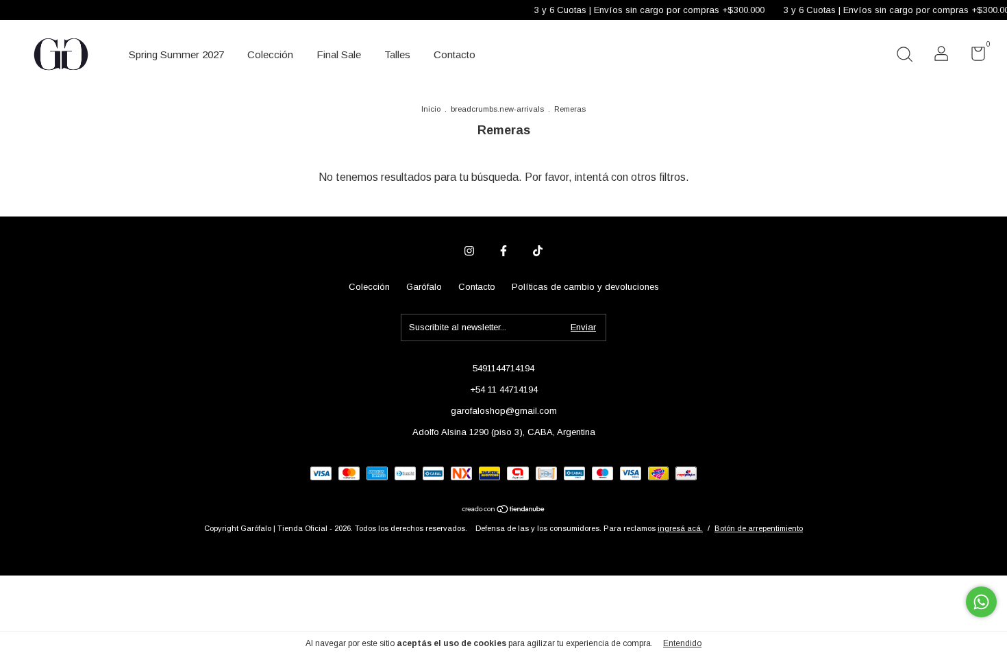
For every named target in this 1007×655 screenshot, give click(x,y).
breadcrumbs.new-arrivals (497, 109)
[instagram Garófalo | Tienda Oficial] (469, 250)
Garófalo (424, 287)
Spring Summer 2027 (176, 54)
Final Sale (338, 54)
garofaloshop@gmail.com (504, 411)
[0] (973, 57)
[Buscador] (904, 56)
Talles (397, 54)
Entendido (682, 643)
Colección (270, 54)
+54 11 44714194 (504, 389)
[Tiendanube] (504, 510)
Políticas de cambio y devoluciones (585, 287)
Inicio (430, 109)
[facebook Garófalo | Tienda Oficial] (503, 250)
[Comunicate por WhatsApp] (981, 601)
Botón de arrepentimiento (758, 528)
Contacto (454, 54)
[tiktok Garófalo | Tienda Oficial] (537, 250)
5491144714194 (503, 368)
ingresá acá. (680, 528)
